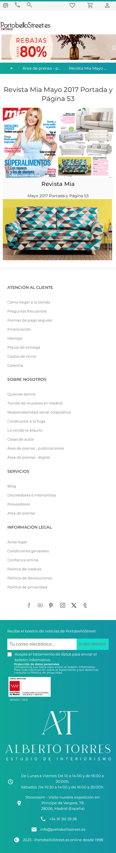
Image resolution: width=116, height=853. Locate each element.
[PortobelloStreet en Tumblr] (86, 606)
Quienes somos (21, 394)
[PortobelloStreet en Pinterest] (52, 606)
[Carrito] (91, 5)
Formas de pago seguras (29, 320)
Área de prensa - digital (28, 457)
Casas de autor (20, 439)
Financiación (19, 329)
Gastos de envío (21, 356)
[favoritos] (73, 5)
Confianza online (23, 560)
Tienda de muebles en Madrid (35, 403)
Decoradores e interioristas (31, 495)
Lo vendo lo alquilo (24, 430)
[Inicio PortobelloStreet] (25, 29)
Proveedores (18, 504)
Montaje (15, 338)
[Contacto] (17, 5)
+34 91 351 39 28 (63, 819)
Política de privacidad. (47, 672)
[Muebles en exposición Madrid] (5, 5)
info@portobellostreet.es (62, 829)
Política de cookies (24, 569)
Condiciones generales (28, 551)
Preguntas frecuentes (27, 311)
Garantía (15, 365)
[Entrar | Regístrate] (108, 5)
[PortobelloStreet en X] (75, 606)
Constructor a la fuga (26, 421)
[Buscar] (29, 5)
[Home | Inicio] (11, 68)
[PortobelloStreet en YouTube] (41, 606)
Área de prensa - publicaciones (35, 448)
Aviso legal (17, 542)
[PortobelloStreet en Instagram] (63, 606)
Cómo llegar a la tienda (28, 302)
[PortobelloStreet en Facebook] (29, 606)
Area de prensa (21, 513)
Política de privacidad (27, 587)
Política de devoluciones (29, 578)
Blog (11, 486)
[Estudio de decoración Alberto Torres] (58, 762)
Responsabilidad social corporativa (39, 412)
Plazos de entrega (23, 347)
